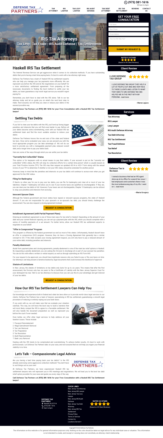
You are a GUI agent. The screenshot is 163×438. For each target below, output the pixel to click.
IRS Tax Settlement (121, 10)
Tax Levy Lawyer (76, 10)
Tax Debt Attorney (105, 10)
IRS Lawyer (64, 10)
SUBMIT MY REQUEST (128, 49)
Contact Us (146, 10)
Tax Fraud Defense (116, 144)
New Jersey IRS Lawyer (76, 391)
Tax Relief (112, 148)
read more (125, 97)
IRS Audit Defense (91, 10)
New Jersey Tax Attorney (77, 389)
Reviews (135, 9)
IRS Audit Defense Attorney (120, 130)
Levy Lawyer (113, 126)
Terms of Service (74, 417)
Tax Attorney (53, 10)
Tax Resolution (114, 153)
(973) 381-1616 (138, 2)
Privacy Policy (73, 414)
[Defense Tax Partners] (24, 404)
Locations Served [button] (74, 422)
